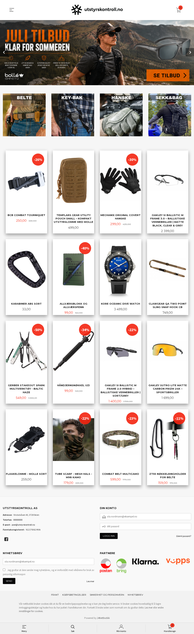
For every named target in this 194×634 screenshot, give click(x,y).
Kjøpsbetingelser (74, 594)
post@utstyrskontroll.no (23, 524)
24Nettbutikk (103, 618)
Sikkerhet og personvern (107, 594)
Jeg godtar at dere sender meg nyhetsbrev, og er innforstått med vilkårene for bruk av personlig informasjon (48, 572)
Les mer (90, 581)
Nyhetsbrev (135, 594)
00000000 (17, 519)
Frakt (55, 594)
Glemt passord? (183, 536)
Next (190, 52)
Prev (4, 52)
